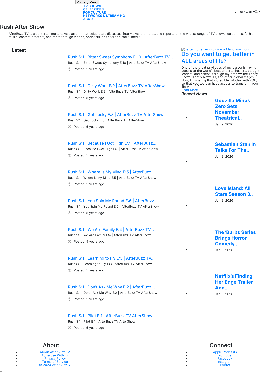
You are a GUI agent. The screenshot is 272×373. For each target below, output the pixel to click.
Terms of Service (55, 362)
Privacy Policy (55, 358)
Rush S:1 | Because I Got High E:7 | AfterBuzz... (112, 143)
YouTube (224, 355)
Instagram (224, 362)
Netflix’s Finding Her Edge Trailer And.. (234, 282)
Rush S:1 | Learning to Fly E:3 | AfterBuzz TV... (111, 258)
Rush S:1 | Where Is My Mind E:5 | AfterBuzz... (111, 172)
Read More (189, 90)
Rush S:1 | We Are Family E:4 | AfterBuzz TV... (111, 229)
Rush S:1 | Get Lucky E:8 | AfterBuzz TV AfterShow (116, 114)
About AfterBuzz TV (55, 352)
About (89, 19)
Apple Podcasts (225, 352)
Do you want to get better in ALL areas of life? (218, 57)
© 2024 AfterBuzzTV (55, 365)
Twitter (225, 365)
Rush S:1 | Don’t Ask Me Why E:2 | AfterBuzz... (111, 287)
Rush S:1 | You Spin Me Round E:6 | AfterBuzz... (113, 200)
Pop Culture (94, 12)
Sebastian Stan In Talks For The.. (235, 147)
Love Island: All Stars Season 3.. (234, 191)
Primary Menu (87, 2)
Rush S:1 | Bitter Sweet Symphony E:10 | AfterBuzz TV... (120, 57)
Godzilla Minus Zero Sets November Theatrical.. (232, 109)
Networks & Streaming (104, 16)
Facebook (224, 358)
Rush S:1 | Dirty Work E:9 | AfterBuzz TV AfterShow (116, 85)
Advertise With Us (55, 355)
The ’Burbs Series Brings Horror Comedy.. (235, 238)
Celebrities (93, 9)
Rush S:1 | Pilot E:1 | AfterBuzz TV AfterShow (110, 315)
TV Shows (92, 6)
